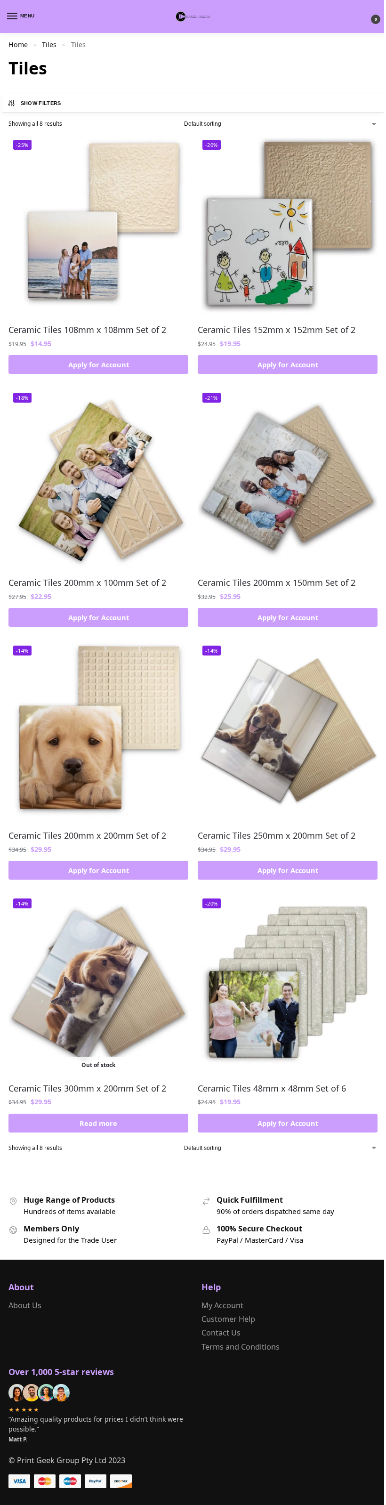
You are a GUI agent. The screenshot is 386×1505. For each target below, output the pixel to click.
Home (18, 44)
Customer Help (228, 1319)
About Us (24, 1305)
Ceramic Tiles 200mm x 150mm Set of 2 (276, 582)
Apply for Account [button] (98, 364)
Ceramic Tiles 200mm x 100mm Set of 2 (87, 582)
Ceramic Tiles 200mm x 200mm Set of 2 (87, 835)
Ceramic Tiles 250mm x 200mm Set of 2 (276, 835)
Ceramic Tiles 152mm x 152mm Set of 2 (276, 329)
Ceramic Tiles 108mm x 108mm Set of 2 (87, 329)
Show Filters (41, 103)
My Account (222, 1305)
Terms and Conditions (240, 1347)
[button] (368, 17)
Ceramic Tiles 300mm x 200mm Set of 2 (87, 1088)
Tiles (49, 44)
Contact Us (221, 1332)
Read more (98, 1123)
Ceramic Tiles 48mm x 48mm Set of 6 (272, 1088)
